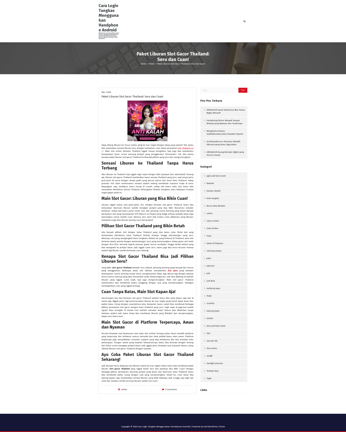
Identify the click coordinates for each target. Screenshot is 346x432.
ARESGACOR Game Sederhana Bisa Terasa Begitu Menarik (226, 111)
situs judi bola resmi (216, 326)
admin (124, 389)
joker (209, 258)
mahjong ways (213, 288)
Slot (208, 333)
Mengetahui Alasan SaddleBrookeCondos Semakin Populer (225, 132)
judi (208, 273)
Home (143, 64)
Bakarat (210, 183)
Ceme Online (212, 228)
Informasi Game (214, 251)
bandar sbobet (214, 191)
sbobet (210, 318)
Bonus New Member (216, 206)
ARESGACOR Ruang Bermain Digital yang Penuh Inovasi (225, 153)
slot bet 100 (212, 341)
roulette (210, 303)
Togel (209, 378)
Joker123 (210, 266)
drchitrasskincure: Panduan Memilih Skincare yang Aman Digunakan (223, 143)
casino (210, 213)
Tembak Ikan (213, 371)
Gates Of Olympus (215, 243)
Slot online (212, 348)
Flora (209, 236)
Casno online (213, 221)
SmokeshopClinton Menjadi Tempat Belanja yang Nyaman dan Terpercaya (224, 122)
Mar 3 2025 (106, 92)
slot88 (209, 356)
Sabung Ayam (213, 311)
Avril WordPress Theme (214, 426)
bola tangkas (213, 198)
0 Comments (171, 389)
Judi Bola (211, 281)
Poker (151, 64)
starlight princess (215, 363)
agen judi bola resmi (216, 176)
